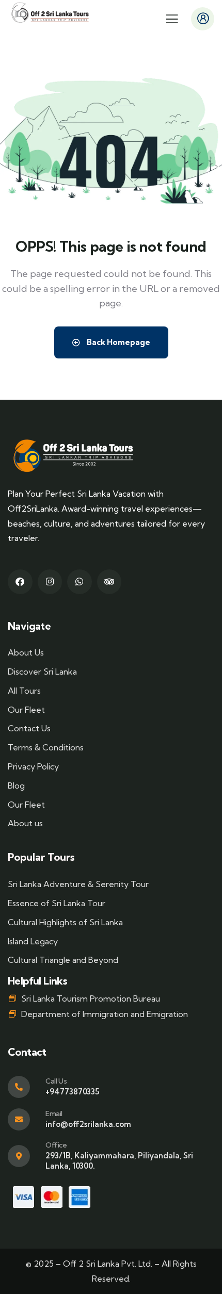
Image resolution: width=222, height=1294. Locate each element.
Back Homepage (117, 342)
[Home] (50, 12)
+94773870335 (72, 1091)
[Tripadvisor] (109, 581)
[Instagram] (50, 581)
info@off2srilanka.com (88, 1124)
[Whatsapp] (79, 581)
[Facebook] (20, 581)
